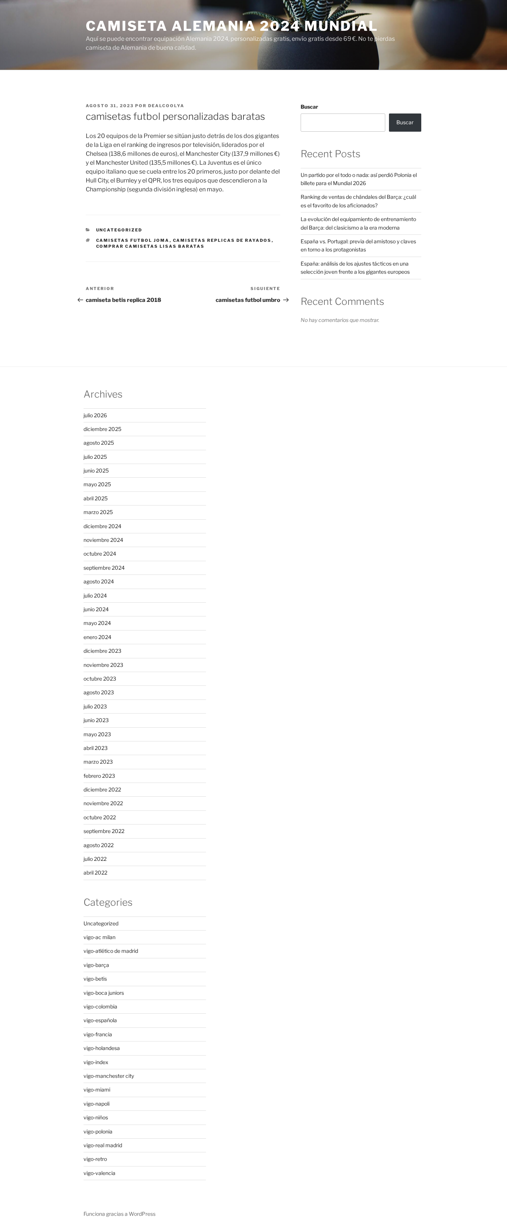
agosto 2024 (99, 581)
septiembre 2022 (104, 831)
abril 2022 (95, 872)
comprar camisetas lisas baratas (150, 246)
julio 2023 (95, 706)
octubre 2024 (100, 553)
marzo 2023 (98, 761)
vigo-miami (97, 1089)
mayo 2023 (97, 734)
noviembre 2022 (103, 803)
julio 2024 (95, 595)
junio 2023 (96, 720)
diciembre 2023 (102, 651)
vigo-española (100, 1020)
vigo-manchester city (109, 1076)
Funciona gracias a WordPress (120, 1214)
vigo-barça (96, 965)
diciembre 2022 (102, 789)
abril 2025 (96, 498)
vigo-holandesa (102, 1048)
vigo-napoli (96, 1103)
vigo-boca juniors (104, 993)
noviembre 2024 (103, 540)
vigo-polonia (98, 1131)
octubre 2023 (100, 678)
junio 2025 (96, 470)
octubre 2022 (100, 817)
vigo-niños (96, 1117)
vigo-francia (98, 1034)
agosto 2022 (99, 845)
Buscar (309, 106)
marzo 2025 (98, 512)
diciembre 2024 (102, 526)
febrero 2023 (99, 776)
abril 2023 (96, 748)
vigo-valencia (99, 1173)
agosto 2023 (99, 692)
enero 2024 (97, 637)
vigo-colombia (100, 1006)
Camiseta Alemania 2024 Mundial (232, 26)
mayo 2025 (97, 484)
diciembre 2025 (102, 429)
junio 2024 (96, 609)
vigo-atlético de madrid (111, 951)
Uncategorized (119, 230)
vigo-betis (95, 978)
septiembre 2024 (104, 568)
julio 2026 (95, 415)
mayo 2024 (97, 623)
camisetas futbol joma (133, 240)
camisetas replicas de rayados (222, 240)
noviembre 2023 (103, 665)
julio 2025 (95, 457)
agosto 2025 (99, 443)
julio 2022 (95, 859)
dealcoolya (166, 105)
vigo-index (96, 1062)
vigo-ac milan (99, 937)
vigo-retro (95, 1159)
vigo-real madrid (103, 1145)
